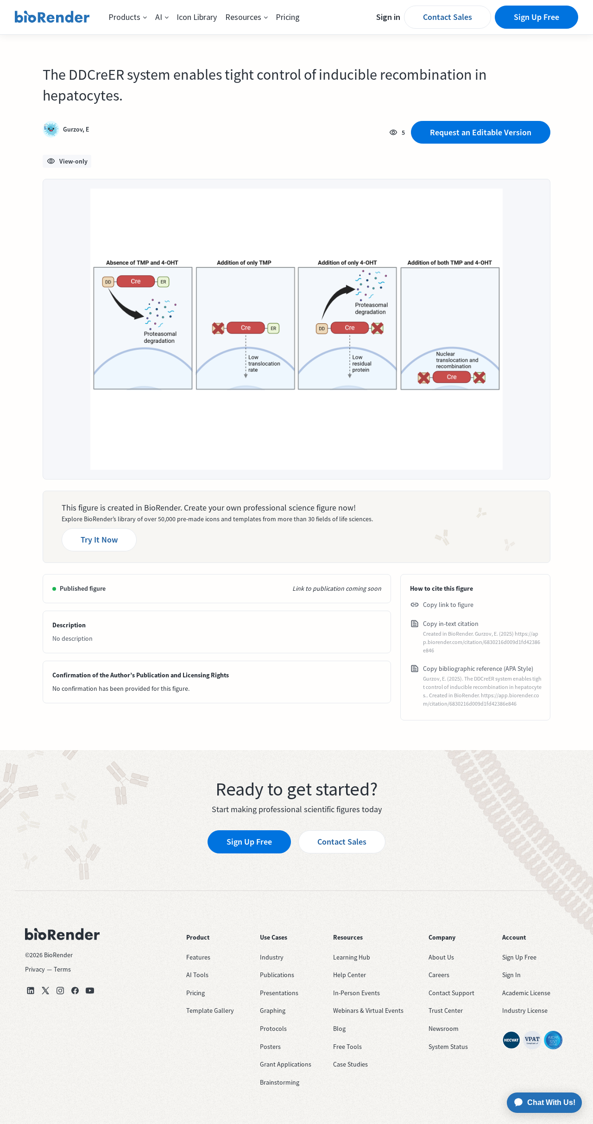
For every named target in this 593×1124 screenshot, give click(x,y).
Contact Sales (447, 17)
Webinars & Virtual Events (368, 1010)
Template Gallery (210, 1010)
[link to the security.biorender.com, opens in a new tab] (511, 1040)
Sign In (511, 975)
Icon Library (197, 17)
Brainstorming (279, 1082)
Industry (272, 957)
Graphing (272, 1010)
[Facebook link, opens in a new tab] (75, 990)
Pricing (288, 17)
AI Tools (197, 975)
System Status (448, 1046)
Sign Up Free (536, 17)
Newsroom (444, 1028)
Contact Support (451, 993)
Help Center (349, 975)
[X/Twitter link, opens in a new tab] (45, 990)
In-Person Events (356, 993)
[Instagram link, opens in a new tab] (60, 990)
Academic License (526, 993)
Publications (277, 975)
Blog (339, 1028)
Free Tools (347, 1046)
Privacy (35, 969)
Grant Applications (285, 1064)
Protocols (273, 1028)
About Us (441, 957)
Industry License (525, 1010)
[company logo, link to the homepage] (52, 17)
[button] (127, 17)
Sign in (388, 17)
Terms (62, 969)
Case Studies (350, 1064)
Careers (439, 975)
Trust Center (446, 1010)
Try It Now (99, 539)
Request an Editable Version (480, 132)
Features (198, 957)
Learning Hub (351, 957)
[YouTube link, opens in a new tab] (89, 990)
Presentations (279, 993)
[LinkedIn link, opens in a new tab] (30, 990)
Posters (270, 1046)
